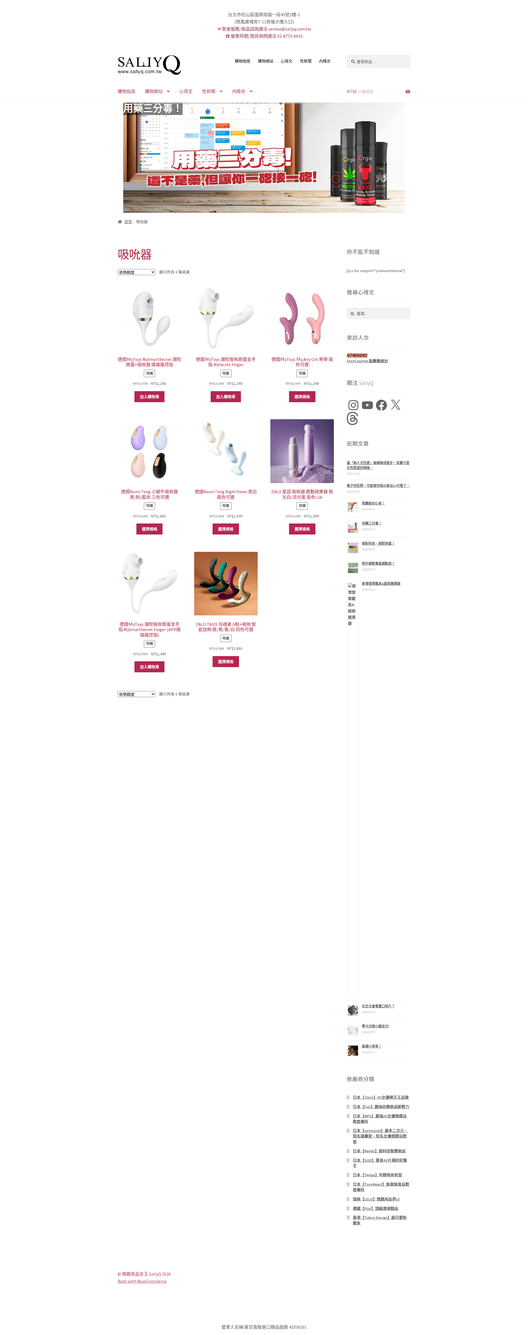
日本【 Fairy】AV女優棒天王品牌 (381, 1097)
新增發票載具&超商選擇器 (381, 584)
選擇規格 (302, 396)
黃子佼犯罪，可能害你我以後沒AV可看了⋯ (378, 486)
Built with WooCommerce (142, 1281)
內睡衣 (325, 61)
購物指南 (242, 61)
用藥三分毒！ (153, 108)
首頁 (128, 221)
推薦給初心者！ (373, 503)
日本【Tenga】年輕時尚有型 (377, 1174)
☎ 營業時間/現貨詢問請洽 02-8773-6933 (264, 36)
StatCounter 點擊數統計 (367, 360)
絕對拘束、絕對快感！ (378, 543)
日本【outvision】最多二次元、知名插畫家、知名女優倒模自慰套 (380, 1136)
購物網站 (265, 61)
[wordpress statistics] (378, 355)
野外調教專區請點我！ (378, 563)
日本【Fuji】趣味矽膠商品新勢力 (381, 1106)
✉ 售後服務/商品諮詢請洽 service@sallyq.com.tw (264, 29)
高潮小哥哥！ (372, 1046)
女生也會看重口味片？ (378, 1006)
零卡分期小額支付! (375, 1026)
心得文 (286, 61)
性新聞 (306, 61)
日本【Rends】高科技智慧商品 (379, 1150)
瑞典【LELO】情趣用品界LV (376, 1199)
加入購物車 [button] (149, 396)
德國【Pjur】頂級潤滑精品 (375, 1208)
